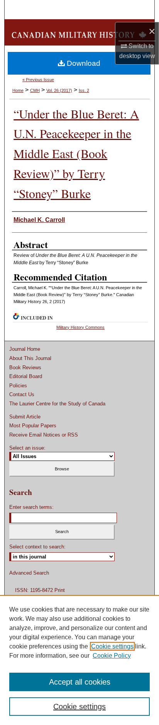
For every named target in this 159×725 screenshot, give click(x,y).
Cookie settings (112, 646)
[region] (79, 660)
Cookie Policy (112, 655)
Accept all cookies (79, 682)
